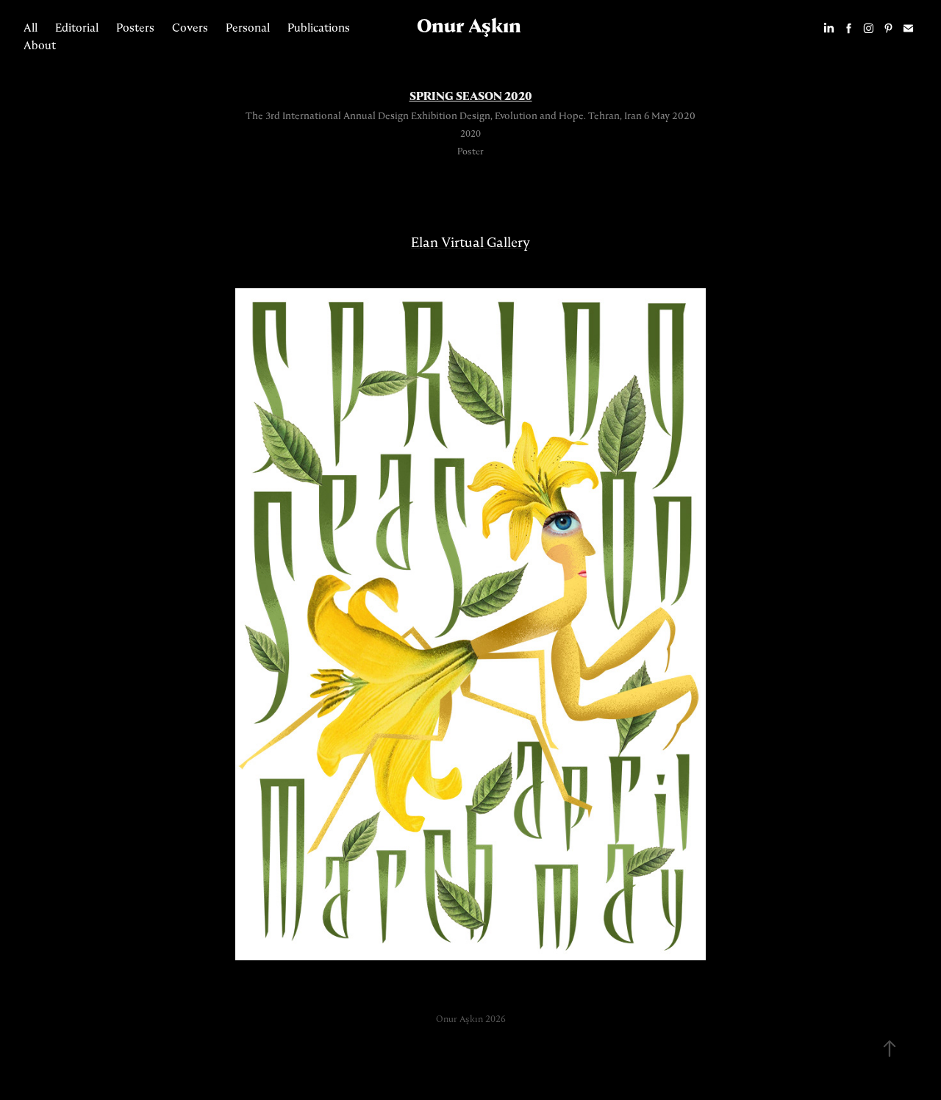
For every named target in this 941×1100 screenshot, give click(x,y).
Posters (135, 28)
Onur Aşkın (469, 26)
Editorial (77, 28)
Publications (318, 28)
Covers (190, 28)
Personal (248, 28)
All (30, 28)
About (40, 45)
